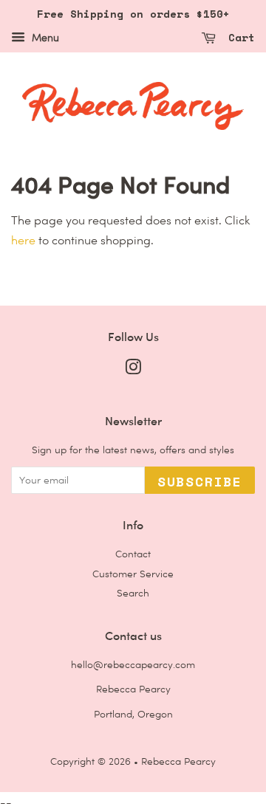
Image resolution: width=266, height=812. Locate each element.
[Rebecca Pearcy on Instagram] (133, 370)
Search (133, 593)
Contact (133, 554)
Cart (238, 37)
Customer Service (133, 573)
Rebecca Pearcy (178, 761)
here (23, 240)
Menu (44, 38)
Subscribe (199, 481)
